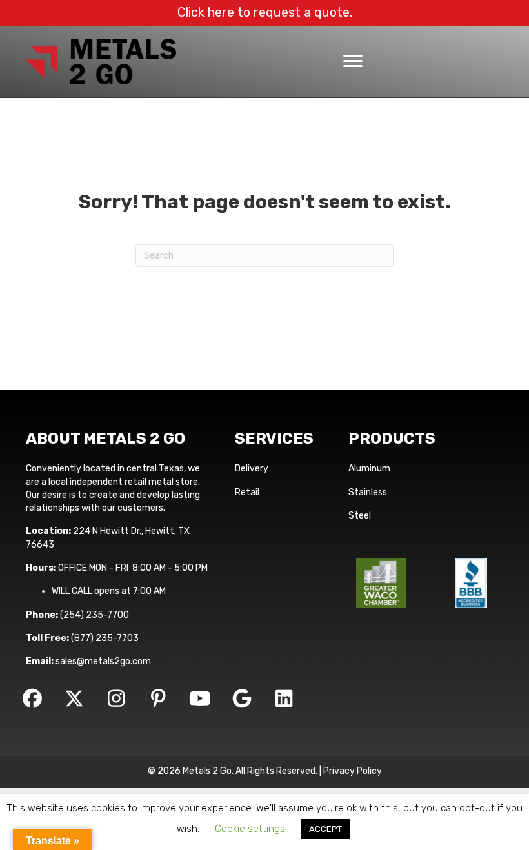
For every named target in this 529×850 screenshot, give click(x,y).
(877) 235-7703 (105, 638)
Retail (247, 492)
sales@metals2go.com (103, 661)
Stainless (367, 492)
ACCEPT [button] (325, 829)
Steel (359, 515)
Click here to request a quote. (264, 12)
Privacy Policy (352, 771)
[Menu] (353, 61)
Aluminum (369, 468)
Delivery (251, 468)
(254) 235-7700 (94, 614)
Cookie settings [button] (250, 829)
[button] (32, 698)
